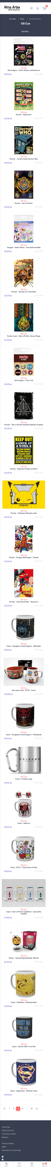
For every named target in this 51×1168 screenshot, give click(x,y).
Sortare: (23, 31)
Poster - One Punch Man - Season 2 (23, 602)
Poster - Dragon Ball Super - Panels (24, 558)
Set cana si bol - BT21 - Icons (24, 690)
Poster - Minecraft (24, 115)
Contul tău (6, 1127)
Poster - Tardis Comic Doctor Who (24, 159)
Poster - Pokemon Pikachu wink (24, 513)
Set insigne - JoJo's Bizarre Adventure (24, 70)
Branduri (5, 1137)
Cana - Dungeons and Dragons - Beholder (23, 646)
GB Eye (24, 68)
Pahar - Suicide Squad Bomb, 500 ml (24, 958)
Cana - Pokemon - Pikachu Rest (24, 1002)
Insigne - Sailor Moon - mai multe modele (23, 248)
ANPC (4, 1147)
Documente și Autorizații (11, 1150)
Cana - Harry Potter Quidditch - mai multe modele (23, 913)
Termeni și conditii (9, 1134)
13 (31, 1109)
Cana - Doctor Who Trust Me (23, 1047)
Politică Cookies (8, 1144)
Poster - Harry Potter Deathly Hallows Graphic (23, 425)
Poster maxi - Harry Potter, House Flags (23, 336)
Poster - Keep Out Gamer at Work (23, 469)
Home (14, 19)
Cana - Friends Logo (23, 779)
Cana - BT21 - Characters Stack (23, 867)
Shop (22, 19)
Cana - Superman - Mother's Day (23, 1091)
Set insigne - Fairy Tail (23, 380)
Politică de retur (8, 1131)
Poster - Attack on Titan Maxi (23, 292)
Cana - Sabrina (23, 823)
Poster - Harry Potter (24, 203)
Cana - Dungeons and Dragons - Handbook (24, 735)
